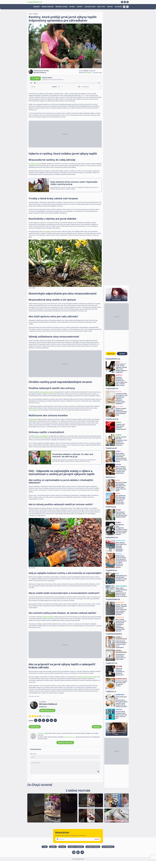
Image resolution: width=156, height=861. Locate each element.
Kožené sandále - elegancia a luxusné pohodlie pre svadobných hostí (121, 412)
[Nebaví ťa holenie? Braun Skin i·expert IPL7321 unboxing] (91, 815)
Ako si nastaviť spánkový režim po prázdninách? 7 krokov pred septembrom (121, 470)
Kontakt (53, 847)
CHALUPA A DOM (89, 7)
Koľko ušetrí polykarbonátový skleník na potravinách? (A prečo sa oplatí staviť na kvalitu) (121, 592)
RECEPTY (80, 7)
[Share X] (43, 720)
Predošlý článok (34, 727)
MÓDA (118, 362)
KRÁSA (118, 480)
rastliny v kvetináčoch (41, 436)
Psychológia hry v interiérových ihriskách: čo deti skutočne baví (121, 578)
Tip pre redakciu (108, 847)
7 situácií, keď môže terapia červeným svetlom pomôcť (121, 427)
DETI (117, 573)
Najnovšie (122, 353)
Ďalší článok (96, 727)
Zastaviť (33, 86)
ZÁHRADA (36, 7)
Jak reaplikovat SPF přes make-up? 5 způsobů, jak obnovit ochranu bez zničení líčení (121, 500)
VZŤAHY (118, 451)
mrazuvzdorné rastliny (46, 392)
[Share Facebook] (35, 720)
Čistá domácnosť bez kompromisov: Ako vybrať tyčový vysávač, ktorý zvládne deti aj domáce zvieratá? (121, 701)
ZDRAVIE (118, 422)
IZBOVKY (110, 7)
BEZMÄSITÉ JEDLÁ (121, 679)
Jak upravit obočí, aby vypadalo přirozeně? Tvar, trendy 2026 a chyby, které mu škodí (121, 486)
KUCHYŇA (119, 666)
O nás (44, 847)
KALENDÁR (118, 7)
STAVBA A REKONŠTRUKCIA (121, 638)
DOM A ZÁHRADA (121, 586)
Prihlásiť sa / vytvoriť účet (65, 742)
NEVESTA (118, 392)
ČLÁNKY (118, 510)
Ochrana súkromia (93, 847)
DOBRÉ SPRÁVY (120, 540)
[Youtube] (125, 2)
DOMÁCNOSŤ (120, 602)
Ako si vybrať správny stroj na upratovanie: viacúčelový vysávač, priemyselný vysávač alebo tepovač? (121, 625)
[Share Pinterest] (47, 720)
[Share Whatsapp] (39, 720)
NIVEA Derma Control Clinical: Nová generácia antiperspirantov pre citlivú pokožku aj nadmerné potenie (121, 561)
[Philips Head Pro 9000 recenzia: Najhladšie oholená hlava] (116, 800)
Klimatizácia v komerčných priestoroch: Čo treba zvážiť (121, 657)
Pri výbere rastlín (34, 164)
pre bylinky (47, 231)
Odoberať (97, 839)
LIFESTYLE (119, 375)
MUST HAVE (119, 406)
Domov (30, 13)
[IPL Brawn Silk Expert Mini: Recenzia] (116, 815)
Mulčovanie (32, 419)
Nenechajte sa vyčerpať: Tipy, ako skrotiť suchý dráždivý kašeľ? (121, 514)
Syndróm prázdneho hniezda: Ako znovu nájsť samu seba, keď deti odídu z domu (121, 381)
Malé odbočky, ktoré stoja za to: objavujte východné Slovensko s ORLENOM (121, 547)
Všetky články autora (47, 710)
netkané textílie (48, 617)
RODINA (118, 464)
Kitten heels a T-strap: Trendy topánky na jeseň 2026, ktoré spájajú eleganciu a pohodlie (121, 368)
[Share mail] (55, 720)
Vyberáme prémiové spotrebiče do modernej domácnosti (120, 672)
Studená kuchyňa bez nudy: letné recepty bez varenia (121, 683)
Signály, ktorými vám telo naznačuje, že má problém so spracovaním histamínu (121, 441)
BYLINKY (72, 7)
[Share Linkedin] (51, 720)
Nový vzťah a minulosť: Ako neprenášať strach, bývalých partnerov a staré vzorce (121, 457)
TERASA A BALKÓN (47, 7)
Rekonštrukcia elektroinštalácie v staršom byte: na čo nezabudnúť (121, 644)
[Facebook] (122, 2)
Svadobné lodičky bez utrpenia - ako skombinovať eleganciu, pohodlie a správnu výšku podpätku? (121, 398)
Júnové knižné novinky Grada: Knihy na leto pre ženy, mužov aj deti (121, 715)
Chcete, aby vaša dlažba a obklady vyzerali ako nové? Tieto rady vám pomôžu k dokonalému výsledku (121, 609)
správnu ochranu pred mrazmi (87, 677)
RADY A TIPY (101, 7)
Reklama (62, 847)
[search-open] (127, 6)
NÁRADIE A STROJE (61, 7)
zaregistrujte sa (69, 737)
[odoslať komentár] (98, 771)
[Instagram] (127, 2)
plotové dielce (33, 410)
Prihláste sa (41, 733)
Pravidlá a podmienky (76, 847)
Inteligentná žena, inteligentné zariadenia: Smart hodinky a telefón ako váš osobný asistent (121, 529)
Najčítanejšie (110, 353)
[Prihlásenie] (124, 6)
